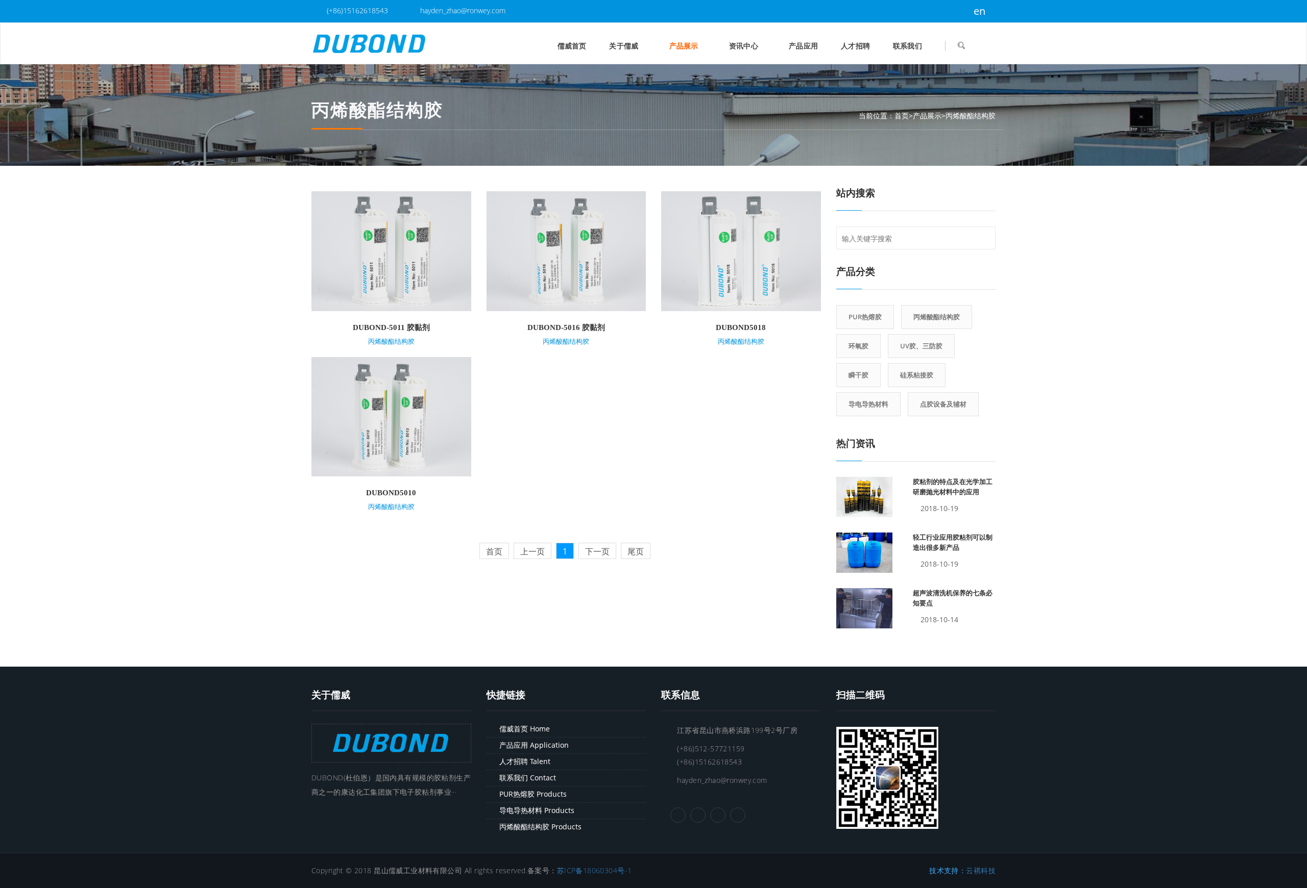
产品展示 (684, 45)
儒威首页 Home (524, 728)
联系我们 (907, 45)
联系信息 (680, 694)
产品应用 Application (534, 745)
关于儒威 (624, 45)
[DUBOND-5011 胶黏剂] (391, 250)
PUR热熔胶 (865, 316)
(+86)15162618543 (356, 10)
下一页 (597, 551)
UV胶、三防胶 (921, 345)
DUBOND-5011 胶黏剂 (391, 327)
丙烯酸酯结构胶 (971, 115)
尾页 (635, 551)
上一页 (532, 551)
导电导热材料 (868, 404)
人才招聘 (855, 45)
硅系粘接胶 (916, 374)
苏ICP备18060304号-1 (594, 870)
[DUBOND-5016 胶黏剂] (566, 250)
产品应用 (803, 45)
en (978, 11)
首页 (901, 115)
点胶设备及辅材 (943, 404)
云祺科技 (981, 870)
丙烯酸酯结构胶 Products (540, 826)
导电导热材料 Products (536, 810)
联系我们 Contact (527, 777)
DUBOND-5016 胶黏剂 (566, 327)
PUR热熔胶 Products (533, 794)
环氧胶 (858, 345)
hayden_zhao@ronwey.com (461, 10)
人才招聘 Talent (524, 761)
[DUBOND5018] (741, 250)
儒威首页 (572, 45)
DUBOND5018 (741, 327)
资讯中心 (744, 45)
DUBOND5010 (391, 493)
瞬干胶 (858, 374)
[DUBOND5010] (391, 416)
